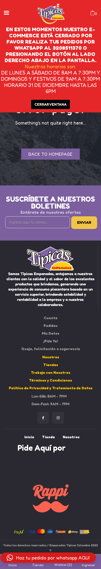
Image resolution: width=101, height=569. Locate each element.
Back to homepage (50, 154)
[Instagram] (58, 418)
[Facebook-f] (43, 418)
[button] (48, 557)
